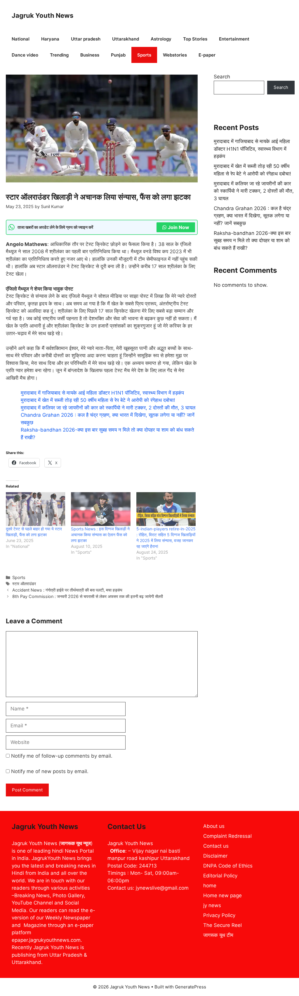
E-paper (207, 55)
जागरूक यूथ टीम (218, 935)
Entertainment (234, 39)
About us (214, 826)
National (20, 39)
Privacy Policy (219, 915)
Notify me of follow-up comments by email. (61, 756)
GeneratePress (190, 987)
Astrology (161, 39)
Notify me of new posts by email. (49, 771)
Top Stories (195, 39)
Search (222, 77)
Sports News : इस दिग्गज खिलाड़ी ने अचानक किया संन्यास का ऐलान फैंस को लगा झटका (100, 534)
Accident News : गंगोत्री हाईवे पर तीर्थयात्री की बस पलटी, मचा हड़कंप (67, 589)
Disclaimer (215, 856)
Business (89, 55)
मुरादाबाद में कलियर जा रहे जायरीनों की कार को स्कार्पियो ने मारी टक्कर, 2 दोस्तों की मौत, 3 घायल (108, 408)
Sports (144, 55)
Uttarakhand (125, 39)
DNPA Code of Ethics (228, 866)
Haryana (50, 39)
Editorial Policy (220, 876)
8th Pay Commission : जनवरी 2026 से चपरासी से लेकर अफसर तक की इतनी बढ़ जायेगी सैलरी (87, 596)
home (209, 885)
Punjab (118, 55)
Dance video (25, 55)
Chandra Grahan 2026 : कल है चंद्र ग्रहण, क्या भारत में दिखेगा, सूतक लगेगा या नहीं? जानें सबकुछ (252, 215)
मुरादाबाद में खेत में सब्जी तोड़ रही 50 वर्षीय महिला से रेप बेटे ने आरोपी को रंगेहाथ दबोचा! (98, 400)
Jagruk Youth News (42, 15)
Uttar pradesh (85, 39)
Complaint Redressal (227, 836)
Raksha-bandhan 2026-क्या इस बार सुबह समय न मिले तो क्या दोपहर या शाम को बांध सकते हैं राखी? (252, 240)
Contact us (216, 846)
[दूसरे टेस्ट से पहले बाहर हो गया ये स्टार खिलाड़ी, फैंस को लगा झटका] (35, 509)
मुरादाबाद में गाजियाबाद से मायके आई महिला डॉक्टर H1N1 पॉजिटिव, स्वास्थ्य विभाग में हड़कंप (102, 393)
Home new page (222, 895)
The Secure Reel (222, 925)
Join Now (178, 227)
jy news (212, 905)
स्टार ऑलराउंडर (24, 583)
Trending (59, 55)
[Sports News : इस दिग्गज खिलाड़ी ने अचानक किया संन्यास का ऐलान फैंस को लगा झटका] (100, 509)
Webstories (175, 55)
